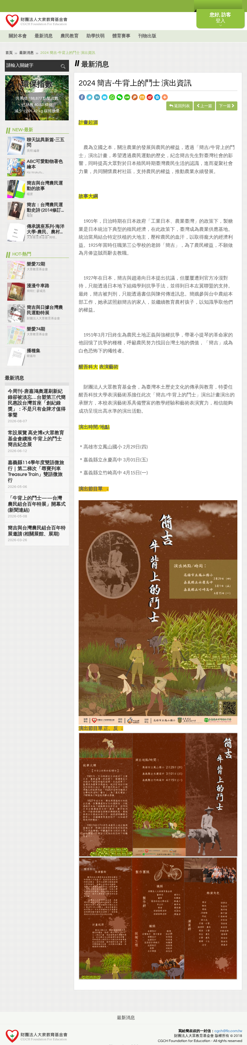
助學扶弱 (95, 36)
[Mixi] (142, 96)
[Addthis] (164, 96)
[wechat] (119, 96)
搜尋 (63, 66)
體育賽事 (121, 36)
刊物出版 (147, 36)
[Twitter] (89, 96)
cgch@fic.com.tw (228, 1031)
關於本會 (18, 36)
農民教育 (70, 36)
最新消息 (44, 36)
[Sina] (149, 96)
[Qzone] (157, 96)
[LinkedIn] (97, 96)
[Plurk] (134, 96)
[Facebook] (82, 96)
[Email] (104, 96)
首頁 (9, 53)
